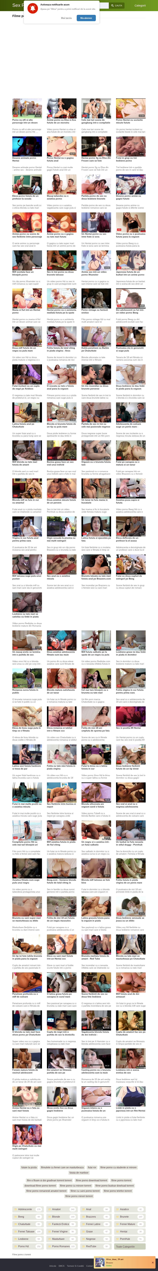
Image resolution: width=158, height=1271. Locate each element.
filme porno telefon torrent (118, 1191)
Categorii (140, 5)
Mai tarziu (66, 18)
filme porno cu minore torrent (75, 1185)
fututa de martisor (79, 1172)
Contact (89, 1266)
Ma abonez (86, 18)
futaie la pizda (29, 1167)
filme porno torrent (121, 1180)
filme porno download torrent (91, 1180)
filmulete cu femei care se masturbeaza (62, 1167)
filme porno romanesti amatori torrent (46, 1191)
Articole (52, 1266)
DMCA (61, 1266)
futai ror (92, 1167)
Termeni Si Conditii (75, 1266)
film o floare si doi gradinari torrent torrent (49, 1180)
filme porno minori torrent (79, 1196)
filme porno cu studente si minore (118, 1167)
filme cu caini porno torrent (85, 1191)
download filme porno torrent (40, 1185)
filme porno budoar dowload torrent (115, 1185)
